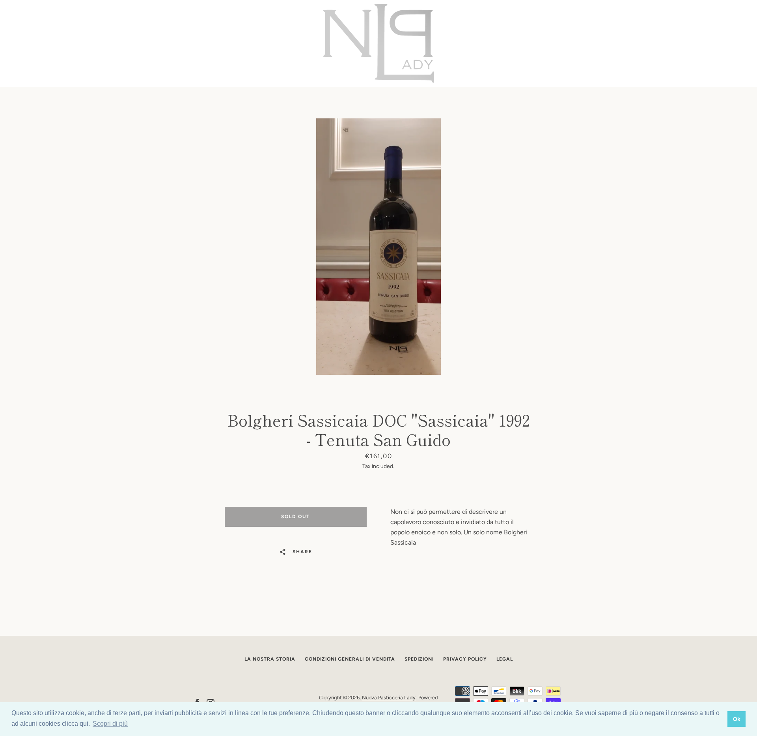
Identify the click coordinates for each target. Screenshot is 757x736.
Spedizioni (419, 659)
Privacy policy (465, 659)
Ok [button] (736, 719)
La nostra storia (269, 659)
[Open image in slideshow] (378, 246)
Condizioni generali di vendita (350, 659)
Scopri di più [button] (110, 723)
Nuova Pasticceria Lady (389, 697)
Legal (504, 659)
